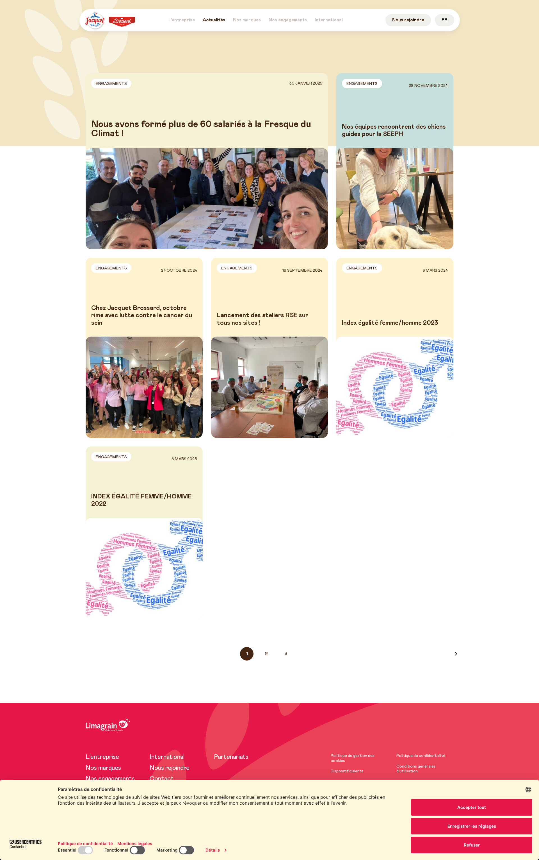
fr (444, 20)
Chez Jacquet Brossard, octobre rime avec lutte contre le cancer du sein (141, 315)
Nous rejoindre (169, 768)
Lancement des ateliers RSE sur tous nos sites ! (262, 319)
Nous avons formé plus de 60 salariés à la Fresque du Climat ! (201, 129)
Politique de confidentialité (420, 756)
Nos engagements (110, 779)
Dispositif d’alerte (347, 771)
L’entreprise (102, 757)
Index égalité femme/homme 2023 (390, 323)
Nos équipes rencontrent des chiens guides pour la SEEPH (394, 130)
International (167, 757)
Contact (162, 779)
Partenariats (231, 757)
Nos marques (103, 768)
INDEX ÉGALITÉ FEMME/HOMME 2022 (141, 500)
